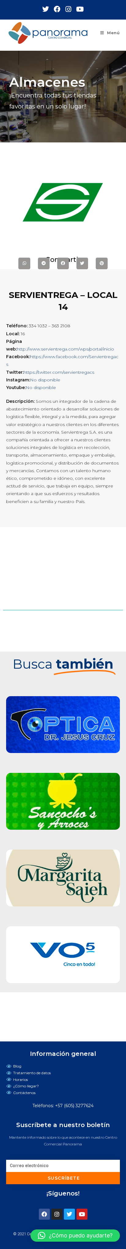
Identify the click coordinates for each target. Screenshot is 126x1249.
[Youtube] (81, 1214)
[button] (75, 1235)
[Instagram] (56, 1214)
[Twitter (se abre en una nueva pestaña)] (48, 9)
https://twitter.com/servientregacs (59, 372)
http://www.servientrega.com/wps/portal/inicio (65, 349)
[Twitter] (69, 1214)
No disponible (45, 380)
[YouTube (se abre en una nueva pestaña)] (80, 9)
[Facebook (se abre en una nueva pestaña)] (59, 9)
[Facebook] (44, 1214)
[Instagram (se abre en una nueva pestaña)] (70, 9)
